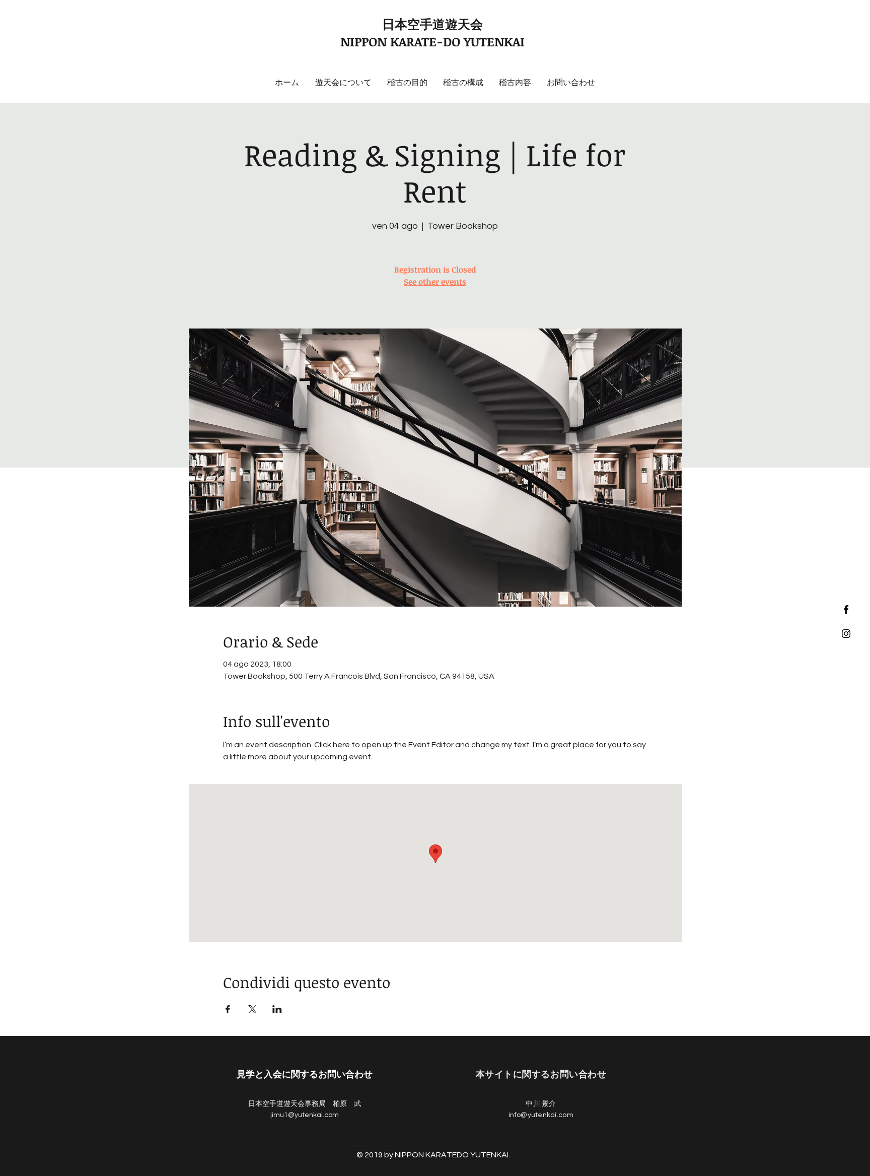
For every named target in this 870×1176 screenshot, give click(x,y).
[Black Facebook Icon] (846, 609)
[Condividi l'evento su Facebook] (228, 1009)
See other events (435, 281)
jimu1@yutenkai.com (304, 1115)
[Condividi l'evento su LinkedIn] (277, 1009)
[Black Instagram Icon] (846, 633)
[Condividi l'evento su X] (252, 1009)
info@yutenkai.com (541, 1115)
